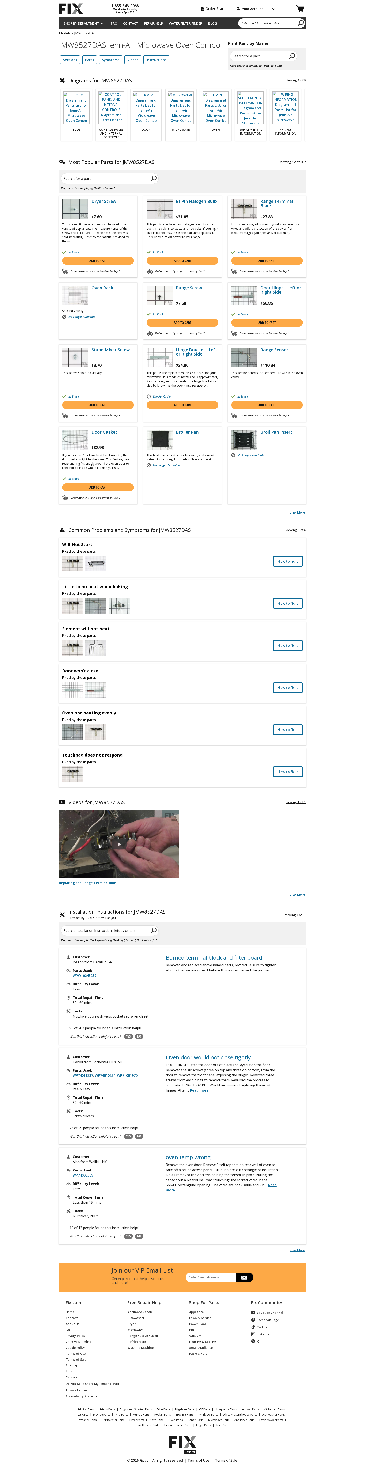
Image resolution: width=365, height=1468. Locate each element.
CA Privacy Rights (78, 1341)
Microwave (135, 1330)
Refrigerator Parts (113, 1420)
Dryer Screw (103, 201)
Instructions (156, 60)
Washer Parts (88, 1420)
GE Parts (204, 1409)
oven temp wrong (188, 1157)
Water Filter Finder (185, 23)
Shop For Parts (204, 1302)
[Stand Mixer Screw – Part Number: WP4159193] (75, 357)
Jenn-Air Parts (250, 1409)
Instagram (264, 1334)
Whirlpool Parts (208, 1414)
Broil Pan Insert (276, 432)
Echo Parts (163, 1409)
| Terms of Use (197, 1460)
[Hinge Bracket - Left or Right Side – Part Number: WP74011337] (160, 357)
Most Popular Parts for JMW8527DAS (111, 162)
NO (139, 1036)
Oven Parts (176, 1420)
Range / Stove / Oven (143, 1335)
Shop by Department (81, 23)
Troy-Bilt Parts (184, 1414)
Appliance (196, 1312)
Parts (89, 60)
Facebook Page (268, 1320)
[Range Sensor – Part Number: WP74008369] (244, 357)
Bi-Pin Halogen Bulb (196, 201)
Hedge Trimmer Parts (177, 1425)
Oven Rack (102, 288)
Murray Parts (141, 1414)
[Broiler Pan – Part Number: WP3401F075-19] (160, 440)
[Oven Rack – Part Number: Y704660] (75, 295)
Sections (70, 60)
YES (128, 1036)
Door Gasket (104, 432)
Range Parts (195, 1420)
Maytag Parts (101, 1414)
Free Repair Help (144, 1302)
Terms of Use (76, 1353)
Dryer (132, 1324)
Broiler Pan (187, 432)
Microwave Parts (219, 1420)
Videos (132, 60)
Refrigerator (137, 1341)
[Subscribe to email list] (244, 1277)
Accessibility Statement (83, 1396)
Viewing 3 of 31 (295, 915)
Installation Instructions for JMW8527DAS (117, 914)
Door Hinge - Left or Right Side (280, 290)
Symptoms (110, 60)
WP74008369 (83, 1175)
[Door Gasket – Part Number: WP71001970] (75, 440)
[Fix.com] (72, 8)
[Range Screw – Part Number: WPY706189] (160, 295)
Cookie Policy (75, 1347)
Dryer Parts (136, 1420)
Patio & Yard (198, 1353)
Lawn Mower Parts (271, 1420)
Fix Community (266, 1302)
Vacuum (195, 1335)
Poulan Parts (162, 1414)
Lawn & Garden (200, 1318)
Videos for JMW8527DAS (96, 802)
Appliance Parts (244, 1420)
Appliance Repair (140, 1312)
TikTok (262, 1327)
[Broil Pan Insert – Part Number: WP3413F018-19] (244, 440)
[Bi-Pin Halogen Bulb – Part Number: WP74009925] (160, 209)
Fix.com (73, 1302)
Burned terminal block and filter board (214, 957)
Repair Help (153, 23)
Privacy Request (77, 1390)
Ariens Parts (107, 1409)
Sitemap (72, 1365)
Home (70, 1312)
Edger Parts (203, 1425)
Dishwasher (136, 1318)
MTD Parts (121, 1414)
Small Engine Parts (147, 1425)
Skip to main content (182, 15)
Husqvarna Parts (226, 1409)
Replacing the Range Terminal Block (88, 882)
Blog (212, 23)
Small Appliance (201, 1347)
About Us (72, 1324)
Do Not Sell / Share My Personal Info (91, 1384)
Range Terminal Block (276, 203)
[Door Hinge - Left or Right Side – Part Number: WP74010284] (244, 295)
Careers (71, 1377)
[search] (300, 23)
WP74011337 (83, 1075)
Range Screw (189, 288)
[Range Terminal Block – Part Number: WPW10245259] (244, 209)
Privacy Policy (75, 1335)
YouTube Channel (270, 1313)
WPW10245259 (84, 975)
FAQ (114, 23)
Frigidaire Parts (184, 1409)
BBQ (192, 1330)
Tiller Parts (222, 1425)
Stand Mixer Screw (110, 350)
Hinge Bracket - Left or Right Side (196, 352)
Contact (130, 23)
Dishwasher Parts (273, 1414)
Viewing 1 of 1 (296, 802)
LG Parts (83, 1414)
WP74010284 (105, 1075)
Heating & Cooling (202, 1341)
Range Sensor (274, 350)
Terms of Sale (76, 1359)
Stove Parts (156, 1420)
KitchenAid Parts (274, 1409)
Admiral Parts (86, 1409)
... (197, 1090)
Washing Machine (141, 1347)
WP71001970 (127, 1075)
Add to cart (98, 260)
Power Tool (197, 1324)
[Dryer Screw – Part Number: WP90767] (75, 209)
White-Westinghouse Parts (240, 1414)
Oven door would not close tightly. (209, 1057)
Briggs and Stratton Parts (136, 1409)
